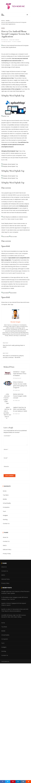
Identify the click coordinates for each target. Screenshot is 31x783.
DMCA (4, 545)
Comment (7, 436)
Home (4, 491)
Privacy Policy (7, 553)
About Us (5, 537)
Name (6, 449)
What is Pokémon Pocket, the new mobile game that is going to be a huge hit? (20, 384)
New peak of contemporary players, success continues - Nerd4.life (13, 356)
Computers (6, 507)
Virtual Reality (7, 503)
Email (6, 458)
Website (6, 466)
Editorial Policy (7, 549)
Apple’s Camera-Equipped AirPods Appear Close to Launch (13, 604)
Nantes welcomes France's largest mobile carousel (19, 396)
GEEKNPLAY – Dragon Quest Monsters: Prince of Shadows (19, 373)
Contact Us (6, 523)
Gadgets (5, 515)
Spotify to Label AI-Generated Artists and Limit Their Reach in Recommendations (14, 610)
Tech (4, 511)
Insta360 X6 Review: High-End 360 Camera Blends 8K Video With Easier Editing (13, 616)
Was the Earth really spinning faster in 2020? (14, 346)
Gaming (5, 519)
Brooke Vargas (7, 41)
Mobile (3, 28)
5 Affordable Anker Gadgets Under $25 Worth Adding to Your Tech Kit (14, 598)
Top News (6, 495)
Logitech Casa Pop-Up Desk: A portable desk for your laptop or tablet (20, 409)
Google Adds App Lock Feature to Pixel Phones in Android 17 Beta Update (15, 592)
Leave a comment (17, 41)
